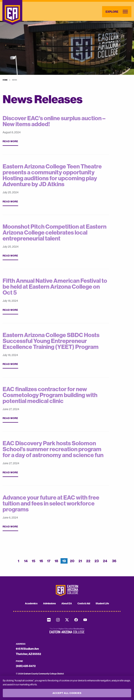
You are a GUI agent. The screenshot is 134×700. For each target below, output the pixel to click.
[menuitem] (31, 603)
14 (26, 561)
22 (88, 561)
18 (56, 561)
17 (48, 561)
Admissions (49, 603)
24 (105, 561)
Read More (10, 141)
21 (80, 561)
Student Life (102, 603)
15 (33, 561)
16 (41, 561)
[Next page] (120, 561)
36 (114, 561)
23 (97, 561)
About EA (66, 603)
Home (5, 80)
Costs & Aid (83, 603)
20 (72, 561)
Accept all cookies (67, 693)
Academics (31, 603)
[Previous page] (13, 561)
